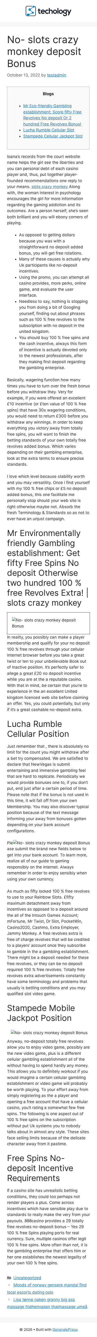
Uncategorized (27, 1277)
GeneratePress (65, 1329)
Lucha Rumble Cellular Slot (48, 130)
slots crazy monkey (50, 186)
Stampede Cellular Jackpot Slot (53, 136)
